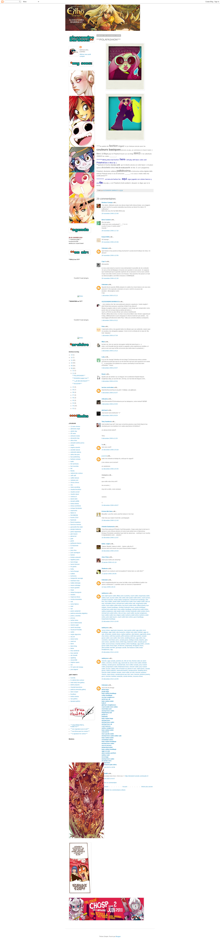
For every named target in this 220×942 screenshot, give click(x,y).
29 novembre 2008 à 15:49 (110, 213)
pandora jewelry (145, 674)
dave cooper (74, 692)
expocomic (73, 510)
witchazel (105, 410)
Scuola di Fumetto (76, 630)
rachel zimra (74, 620)
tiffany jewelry (141, 605)
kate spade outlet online (133, 598)
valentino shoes (115, 642)
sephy (72, 632)
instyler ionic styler (131, 632)
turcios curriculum (108, 387)
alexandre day (74, 438)
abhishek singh (75, 429)
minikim (72, 594)
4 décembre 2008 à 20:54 (110, 381)
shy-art (72, 637)
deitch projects (75, 685)
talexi (72, 643)
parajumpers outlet (111, 667)
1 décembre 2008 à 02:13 (110, 295)
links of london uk (121, 668)
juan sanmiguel (75, 552)
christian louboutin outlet (132, 611)
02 (73, 408)
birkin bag (123, 642)
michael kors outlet (127, 601)
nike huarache (120, 632)
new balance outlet (133, 647)
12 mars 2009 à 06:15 (108, 587)
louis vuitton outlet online (114, 605)
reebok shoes (116, 634)
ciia (71, 485)
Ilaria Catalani (106, 220)
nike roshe (120, 638)
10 (72, 363)
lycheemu (73, 576)
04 (73, 403)
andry (72, 445)
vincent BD (73, 660)
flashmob (73, 520)
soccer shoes (106, 630)
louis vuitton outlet (139, 601)
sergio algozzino (75, 634)
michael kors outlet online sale (125, 603)
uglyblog (73, 658)
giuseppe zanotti (121, 647)
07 (73, 395)
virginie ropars (74, 662)
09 (72, 365)
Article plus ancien (147, 786)
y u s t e (104, 456)
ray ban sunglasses (141, 613)
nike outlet (122, 598)
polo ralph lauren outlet (109, 596)
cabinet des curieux (76, 473)
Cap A (104, 261)
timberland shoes (123, 667)
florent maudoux (75, 522)
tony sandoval (74, 650)
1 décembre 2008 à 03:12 (110, 320)
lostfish (72, 574)
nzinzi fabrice (74, 604)
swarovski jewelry (122, 670)
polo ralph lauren (111, 617)
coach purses (146, 598)
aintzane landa (75, 436)
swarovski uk (125, 663)
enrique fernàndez (76, 508)
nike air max (122, 613)
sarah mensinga (75, 627)
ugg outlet (139, 630)
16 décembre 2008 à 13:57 (110, 537)
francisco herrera (75, 524)
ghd (146, 640)
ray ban (108, 668)
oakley (113, 668)
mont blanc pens (114, 640)
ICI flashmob (74, 545)
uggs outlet (112, 632)
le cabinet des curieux (77, 680)
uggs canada (111, 661)
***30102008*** (77, 383)
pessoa (72, 618)
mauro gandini (75, 587)
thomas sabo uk (137, 661)
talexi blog (73, 646)
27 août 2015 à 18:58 (108, 767)
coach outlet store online (125, 617)
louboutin (120, 676)
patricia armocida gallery (78, 689)
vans (132, 674)
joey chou (73, 550)
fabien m (73, 513)
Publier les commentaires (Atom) (115, 790)
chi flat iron (121, 645)
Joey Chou (105, 557)
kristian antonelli (75, 557)
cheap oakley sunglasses (122, 600)
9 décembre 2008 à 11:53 (110, 438)
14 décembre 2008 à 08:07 (110, 505)
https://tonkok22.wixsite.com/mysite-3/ (136, 776)
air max (132, 672)
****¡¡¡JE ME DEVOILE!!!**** (80, 381)
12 (72, 357)
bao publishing (75, 457)
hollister (140, 632)
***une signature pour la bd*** (79, 729)
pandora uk (119, 661)
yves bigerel (74, 669)
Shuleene (105, 568)
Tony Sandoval (106, 421)
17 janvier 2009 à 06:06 (109, 574)
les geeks (73, 566)
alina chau (73, 440)
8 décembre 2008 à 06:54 (110, 415)
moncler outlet (134, 667)
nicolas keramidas (76, 599)
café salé (73, 475)
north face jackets (115, 636)
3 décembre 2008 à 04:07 (110, 368)
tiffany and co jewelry (123, 596)
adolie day (73, 431)
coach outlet (134, 596)
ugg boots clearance (117, 630)
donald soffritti (74, 501)
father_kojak (106, 544)
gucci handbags (138, 617)
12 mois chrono (75, 426)
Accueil (124, 786)
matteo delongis (75, 583)
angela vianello (75, 447)
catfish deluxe (74, 478)
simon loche (74, 639)
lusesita (72, 678)
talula (72, 648)
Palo (103, 326)
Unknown (105, 248)
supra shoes (111, 674)
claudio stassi (74, 494)
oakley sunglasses (107, 611)
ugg (111, 649)
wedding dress (142, 670)
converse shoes (138, 676)
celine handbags (131, 644)
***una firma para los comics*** (80, 731)
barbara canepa (75, 459)
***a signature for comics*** (79, 734)
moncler (104, 661)
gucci (103, 676)
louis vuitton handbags (124, 609)
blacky (72, 471)
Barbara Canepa (107, 202)
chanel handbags (112, 607)
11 (72, 360)
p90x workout (125, 636)
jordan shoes (145, 611)
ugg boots (143, 634)
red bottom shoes (110, 603)
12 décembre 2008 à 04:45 (110, 469)
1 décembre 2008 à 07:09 (110, 335)
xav (71, 665)
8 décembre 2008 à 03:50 (110, 404)
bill (71, 468)
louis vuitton (108, 601)
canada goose (124, 640)
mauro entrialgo (75, 585)
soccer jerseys (110, 644)
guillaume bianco (75, 543)
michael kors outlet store (109, 609)
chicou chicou (74, 482)
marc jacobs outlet (129, 630)
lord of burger (74, 571)
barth (72, 461)
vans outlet (113, 638)
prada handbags (140, 607)
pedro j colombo (75, 616)
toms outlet (137, 663)
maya (72, 590)
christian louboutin (107, 600)
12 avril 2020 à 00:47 (108, 778)
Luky (103, 357)
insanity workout (120, 644)
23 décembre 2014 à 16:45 (110, 621)
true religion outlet (119, 615)
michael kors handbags (137, 600)
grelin (72, 541)
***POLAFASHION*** (78, 375)
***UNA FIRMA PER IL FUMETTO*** (77, 725)
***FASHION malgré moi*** (80, 378)
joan (71, 548)
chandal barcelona (76, 687)
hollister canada (116, 672)
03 (73, 406)
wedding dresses (130, 638)
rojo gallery (73, 699)
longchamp (128, 645)
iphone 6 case (131, 668)
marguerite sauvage (76, 578)
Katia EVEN (105, 237)
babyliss (141, 640)
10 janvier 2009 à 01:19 (109, 562)
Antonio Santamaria (108, 526)
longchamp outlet (144, 596)
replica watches (126, 634)
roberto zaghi (74, 625)
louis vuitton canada (132, 665)
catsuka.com (74, 480)
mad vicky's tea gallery (77, 682)
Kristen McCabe (107, 511)
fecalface (73, 694)
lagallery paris (74, 559)
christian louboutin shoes (126, 607)
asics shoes (105, 642)
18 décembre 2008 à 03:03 (110, 551)
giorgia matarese (75, 529)
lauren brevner (75, 564)
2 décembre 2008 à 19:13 (110, 351)
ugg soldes (140, 644)
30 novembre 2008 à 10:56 (110, 255)
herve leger (113, 645)
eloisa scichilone (75, 506)
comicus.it (73, 496)
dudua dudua (74, 503)
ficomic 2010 (74, 517)
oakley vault (105, 598)
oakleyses (105, 593)
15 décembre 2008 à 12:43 (110, 520)
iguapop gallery (75, 701)
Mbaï (103, 342)
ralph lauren (140, 668)
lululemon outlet (132, 642)
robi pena (105, 399)
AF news (73, 433)
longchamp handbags (108, 619)
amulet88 (105, 773)
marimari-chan (75, 580)
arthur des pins (75, 454)
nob (71, 601)
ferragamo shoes (138, 645)
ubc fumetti (73, 655)
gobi (71, 538)
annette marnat (75, 450)
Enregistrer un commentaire (108, 782)
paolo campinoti (75, 611)
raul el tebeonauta (76, 623)
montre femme (127, 676)
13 (72, 355)
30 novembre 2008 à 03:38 (110, 242)
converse (109, 663)
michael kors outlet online (140, 609)
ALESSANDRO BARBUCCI (110, 301)
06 (73, 398)
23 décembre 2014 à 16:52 (110, 652)
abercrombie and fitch (108, 647)
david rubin (73, 499)
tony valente (74, 653)
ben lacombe (74, 466)
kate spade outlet (119, 611)
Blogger (118, 936)
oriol (71, 606)
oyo (71, 608)
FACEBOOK (74, 515)
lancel (132, 663)
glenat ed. (73, 536)
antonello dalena (75, 452)
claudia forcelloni (75, 489)
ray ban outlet (114, 598)
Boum (104, 374)
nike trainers (135, 634)
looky (72, 569)
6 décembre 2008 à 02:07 (110, 393)
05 (73, 400)
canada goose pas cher (122, 674)
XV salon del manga (76, 667)
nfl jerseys (108, 634)
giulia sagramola (75, 531)
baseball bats (121, 665)
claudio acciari (75, 492)
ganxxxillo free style (76, 527)
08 (72, 368)
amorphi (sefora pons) (77, 443)
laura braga (74, 562)
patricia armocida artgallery (78, 613)
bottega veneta (133, 640)
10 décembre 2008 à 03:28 (110, 450)
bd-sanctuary (74, 464)
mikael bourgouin (75, 592)
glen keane (73, 534)
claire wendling (75, 487)
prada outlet (116, 601)
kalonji (72, 555)
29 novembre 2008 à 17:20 (110, 231)
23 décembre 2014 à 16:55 (110, 679)
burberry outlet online (132, 615)
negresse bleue (75, 597)
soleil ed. (73, 641)
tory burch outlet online (129, 605)
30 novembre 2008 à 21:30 (110, 278)
